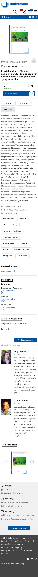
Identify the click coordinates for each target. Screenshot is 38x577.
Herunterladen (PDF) (8, 292)
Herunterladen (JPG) (8, 300)
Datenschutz (13, 538)
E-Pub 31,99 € (24, 103)
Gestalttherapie (8, 219)
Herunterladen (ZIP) (8, 308)
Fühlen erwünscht (9, 243)
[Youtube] (33, 17)
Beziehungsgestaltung (21, 249)
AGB (3, 538)
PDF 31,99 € (8, 109)
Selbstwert (25, 243)
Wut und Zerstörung (10, 225)
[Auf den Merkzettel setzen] (33, 60)
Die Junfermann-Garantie (22, 541)
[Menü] (35, 12)
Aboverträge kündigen (10, 547)
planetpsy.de (6, 489)
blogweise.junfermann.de (12, 493)
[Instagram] (36, 17)
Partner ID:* (5, 329)
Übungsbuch (7, 256)
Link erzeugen (27, 340)
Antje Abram (21, 61)
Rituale (5, 249)
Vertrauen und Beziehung (12, 231)
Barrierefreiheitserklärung (12, 544)
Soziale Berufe (22, 256)
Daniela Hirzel (7, 61)
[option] (19, 462)
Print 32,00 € (8, 103)
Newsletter (9, 17)
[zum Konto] (25, 12)
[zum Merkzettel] (20, 12)
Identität (23, 219)
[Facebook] (30, 17)
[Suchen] (15, 12)
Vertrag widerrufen (9, 550)
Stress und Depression (11, 237)
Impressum (26, 538)
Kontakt (4, 541)
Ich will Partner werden (12, 345)
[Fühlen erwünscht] (19, 463)
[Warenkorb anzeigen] (30, 12)
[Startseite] (14, 5)
